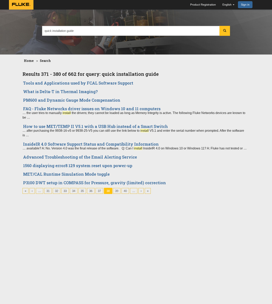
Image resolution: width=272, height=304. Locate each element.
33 (65, 191)
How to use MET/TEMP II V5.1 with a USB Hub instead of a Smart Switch (95, 126)
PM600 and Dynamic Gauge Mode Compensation (71, 100)
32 (56, 191)
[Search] (224, 31)
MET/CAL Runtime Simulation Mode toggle (66, 174)
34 (73, 191)
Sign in (245, 4)
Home (29, 60)
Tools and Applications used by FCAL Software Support (78, 83)
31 (48, 191)
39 (116, 191)
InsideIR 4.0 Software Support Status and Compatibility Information (91, 144)
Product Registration (203, 4)
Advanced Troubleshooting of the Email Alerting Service (80, 157)
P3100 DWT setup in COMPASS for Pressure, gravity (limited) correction (94, 182)
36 (90, 191)
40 (125, 191)
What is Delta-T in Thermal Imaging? (60, 91)
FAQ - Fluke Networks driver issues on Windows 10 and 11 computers (91, 108)
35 (82, 191)
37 (99, 191)
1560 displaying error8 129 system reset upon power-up (77, 165)
